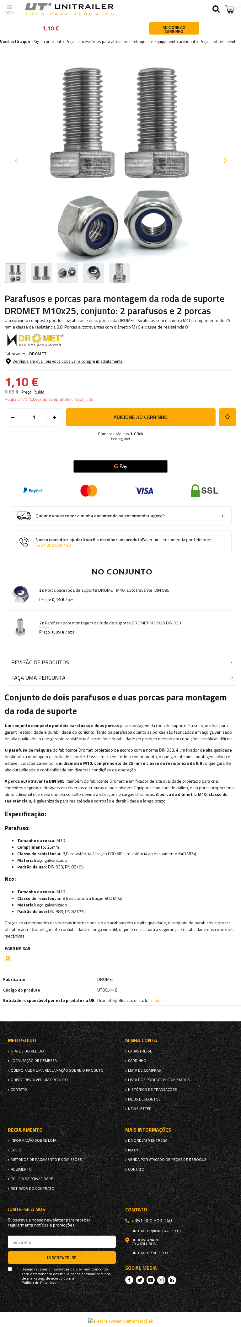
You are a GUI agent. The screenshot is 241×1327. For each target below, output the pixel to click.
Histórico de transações (152, 1089)
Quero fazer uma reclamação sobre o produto (57, 1070)
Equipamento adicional (174, 41)
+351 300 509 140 (53, 545)
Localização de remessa (34, 1061)
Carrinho (137, 1061)
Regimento (21, 1169)
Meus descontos (144, 1099)
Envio (16, 1150)
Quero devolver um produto (39, 1080)
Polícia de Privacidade (32, 1179)
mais (155, 1000)
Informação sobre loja (33, 1140)
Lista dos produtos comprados (159, 1080)
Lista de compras (144, 1070)
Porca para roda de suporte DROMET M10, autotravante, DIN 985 (104, 590)
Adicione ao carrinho (141, 417)
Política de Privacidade (41, 1283)
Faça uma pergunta (38, 677)
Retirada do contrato (32, 1188)
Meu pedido (22, 1040)
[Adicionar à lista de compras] (227, 417)
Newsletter (140, 1109)
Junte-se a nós (26, 1209)
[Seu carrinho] (230, 9)
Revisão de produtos (40, 662)
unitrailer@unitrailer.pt (156, 1231)
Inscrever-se (62, 1257)
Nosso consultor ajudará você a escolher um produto (123, 542)
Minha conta (141, 1040)
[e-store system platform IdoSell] (120, 1321)
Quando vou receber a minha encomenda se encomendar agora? (100, 516)
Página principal (46, 41)
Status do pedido (27, 1051)
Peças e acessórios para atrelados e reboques (108, 41)
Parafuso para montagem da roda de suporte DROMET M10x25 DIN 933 (110, 622)
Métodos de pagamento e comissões (46, 1159)
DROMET (38, 353)
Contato (19, 1089)
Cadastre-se (140, 1051)
